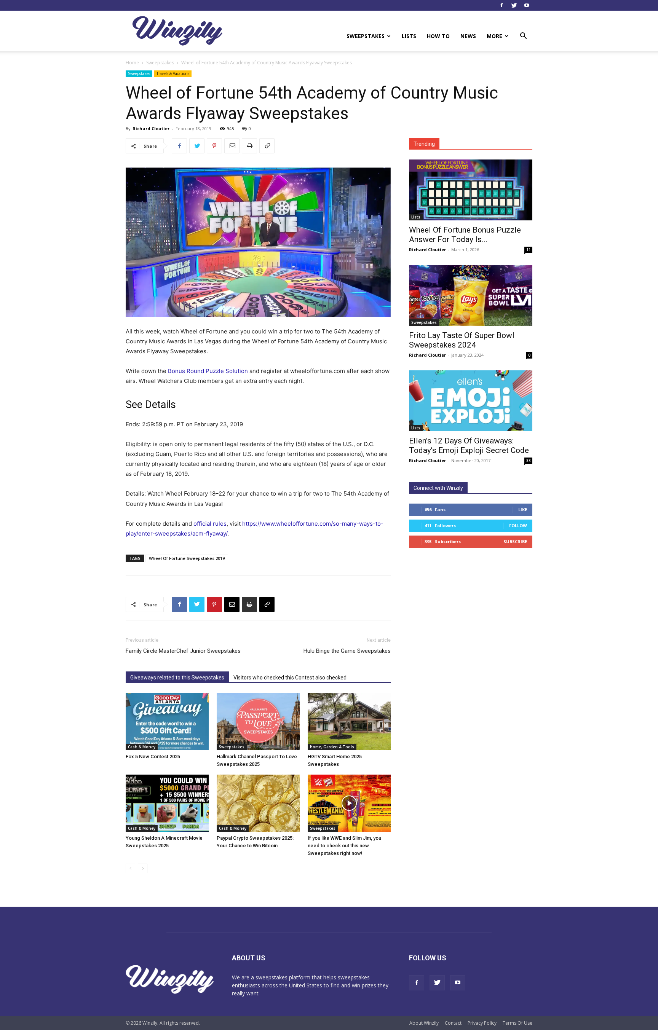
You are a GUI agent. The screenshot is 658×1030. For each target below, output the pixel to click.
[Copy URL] (267, 145)
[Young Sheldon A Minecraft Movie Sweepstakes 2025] (167, 803)
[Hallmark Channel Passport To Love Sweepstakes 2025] (258, 721)
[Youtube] (526, 5)
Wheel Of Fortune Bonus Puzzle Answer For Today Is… (465, 234)
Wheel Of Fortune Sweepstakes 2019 (187, 558)
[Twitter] (514, 5)
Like (522, 509)
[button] (523, 36)
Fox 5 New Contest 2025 (153, 756)
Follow (518, 525)
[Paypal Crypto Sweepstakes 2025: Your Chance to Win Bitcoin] (258, 803)
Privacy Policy (482, 1023)
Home (132, 62)
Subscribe (515, 541)
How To (438, 36)
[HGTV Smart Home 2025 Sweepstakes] (349, 721)
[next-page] (142, 868)
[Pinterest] (214, 145)
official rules (210, 523)
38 (528, 460)
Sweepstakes (366, 36)
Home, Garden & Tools (332, 746)
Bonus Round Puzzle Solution (208, 371)
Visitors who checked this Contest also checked (290, 677)
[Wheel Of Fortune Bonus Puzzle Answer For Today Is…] (470, 189)
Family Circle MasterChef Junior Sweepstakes (183, 650)
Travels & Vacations (173, 73)
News (468, 36)
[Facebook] (501, 5)
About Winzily (424, 1023)
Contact (453, 1023)
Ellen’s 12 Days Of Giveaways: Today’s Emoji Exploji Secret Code (469, 445)
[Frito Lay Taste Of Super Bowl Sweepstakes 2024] (470, 295)
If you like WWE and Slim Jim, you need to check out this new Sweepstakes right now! (344, 845)
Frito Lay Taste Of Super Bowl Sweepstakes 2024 (461, 340)
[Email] (232, 145)
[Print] (249, 145)
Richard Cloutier (151, 128)
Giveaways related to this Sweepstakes (177, 677)
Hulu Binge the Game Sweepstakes (347, 650)
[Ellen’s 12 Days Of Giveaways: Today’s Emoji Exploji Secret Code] (470, 400)
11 (528, 249)
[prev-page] (130, 868)
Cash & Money (141, 746)
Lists (409, 36)
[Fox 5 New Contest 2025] (167, 721)
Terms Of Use (517, 1023)
